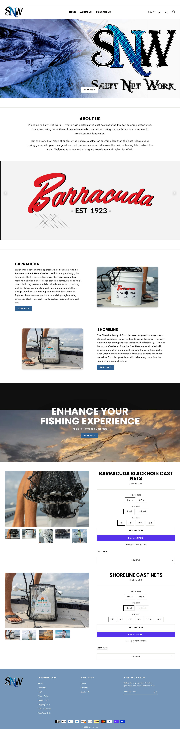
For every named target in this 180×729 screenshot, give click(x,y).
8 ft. (130, 522)
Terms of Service (44, 709)
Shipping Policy (44, 704)
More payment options (136, 544)
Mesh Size (136, 495)
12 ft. (150, 522)
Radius (136, 518)
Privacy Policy (43, 696)
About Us (86, 11)
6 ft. (121, 619)
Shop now (24, 309)
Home (72, 11)
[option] (90, 58)
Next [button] (174, 192)
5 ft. (112, 619)
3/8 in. (142, 500)
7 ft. (121, 522)
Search (40, 683)
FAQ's (40, 692)
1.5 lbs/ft (142, 511)
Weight (136, 506)
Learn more (102, 551)
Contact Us (103, 11)
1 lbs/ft (129, 511)
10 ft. (140, 522)
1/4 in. (130, 500)
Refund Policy (43, 700)
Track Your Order (44, 713)
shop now (106, 367)
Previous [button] (5, 192)
